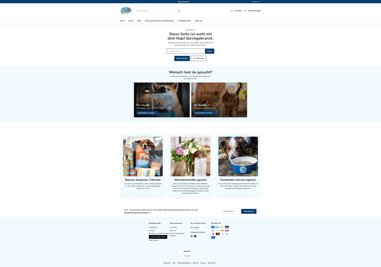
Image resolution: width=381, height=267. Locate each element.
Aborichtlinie (211, 263)
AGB (173, 263)
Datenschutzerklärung (184, 263)
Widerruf (195, 263)
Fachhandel (153, 227)
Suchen (209, 51)
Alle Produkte (182, 58)
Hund (122, 21)
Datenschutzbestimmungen (136, 212)
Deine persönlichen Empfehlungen (159, 21)
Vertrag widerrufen (158, 237)
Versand (203, 263)
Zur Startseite (198, 58)
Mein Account (154, 240)
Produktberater (184, 21)
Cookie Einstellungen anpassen (177, 234)
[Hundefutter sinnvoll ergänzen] (238, 156)
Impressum (167, 263)
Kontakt (152, 230)
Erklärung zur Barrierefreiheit (159, 233)
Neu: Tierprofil (183, 2)
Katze (131, 21)
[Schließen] (248, 1)
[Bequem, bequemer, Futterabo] (143, 156)
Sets (139, 21)
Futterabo (173, 227)
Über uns (199, 21)
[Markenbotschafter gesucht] (190, 156)
